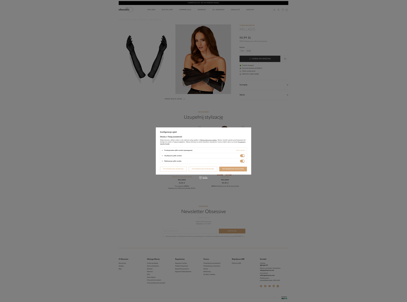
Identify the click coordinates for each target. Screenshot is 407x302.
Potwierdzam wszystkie (233, 169)
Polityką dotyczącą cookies (208, 140)
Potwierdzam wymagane (203, 169)
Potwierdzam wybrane (173, 169)
